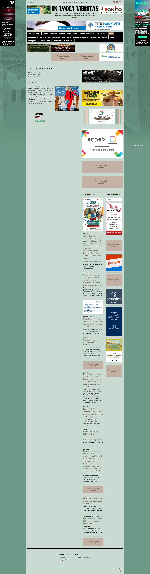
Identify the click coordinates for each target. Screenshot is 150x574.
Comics (104, 37)
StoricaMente (57, 41)
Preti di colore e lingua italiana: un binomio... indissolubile (92, 521)
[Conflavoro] (114, 321)
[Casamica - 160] (114, 296)
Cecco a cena (33, 37)
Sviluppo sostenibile (80, 37)
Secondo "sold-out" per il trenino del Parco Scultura (92, 342)
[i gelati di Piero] (102, 116)
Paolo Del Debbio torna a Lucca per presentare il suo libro (93, 501)
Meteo (112, 37)
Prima (30, 33)
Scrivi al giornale (64, 559)
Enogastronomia (54, 37)
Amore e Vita (66, 37)
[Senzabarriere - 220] (111, 48)
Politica (45, 33)
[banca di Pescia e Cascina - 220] (111, 57)
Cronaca (37, 33)
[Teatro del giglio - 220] (63, 48)
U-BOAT (104, 33)
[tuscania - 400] (102, 76)
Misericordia (68, 41)
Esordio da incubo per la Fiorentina (92, 432)
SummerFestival (45, 41)
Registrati (120, 568)
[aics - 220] (93, 214)
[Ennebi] (102, 143)
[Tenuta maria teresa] (114, 350)
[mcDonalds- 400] (102, 98)
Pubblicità (63, 561)
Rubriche (96, 33)
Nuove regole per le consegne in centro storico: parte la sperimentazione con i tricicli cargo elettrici (92, 280)
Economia (53, 33)
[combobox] (114, 199)
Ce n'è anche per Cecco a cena (92, 516)
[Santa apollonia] (114, 219)
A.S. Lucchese (95, 37)
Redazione (63, 557)
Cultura (62, 33)
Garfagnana (32, 41)
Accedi (114, 568)
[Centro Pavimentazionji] (39, 10)
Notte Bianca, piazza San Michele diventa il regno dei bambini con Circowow (92, 323)
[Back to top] (120, 572)
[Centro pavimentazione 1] (75, 25)
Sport (75, 33)
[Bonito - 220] (111, 10)
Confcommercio (85, 33)
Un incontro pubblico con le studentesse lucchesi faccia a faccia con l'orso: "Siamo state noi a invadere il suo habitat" (93, 380)
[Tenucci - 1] (39, 48)
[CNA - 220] (93, 307)
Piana (69, 33)
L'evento (43, 37)
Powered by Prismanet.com (82, 557)
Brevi (111, 33)
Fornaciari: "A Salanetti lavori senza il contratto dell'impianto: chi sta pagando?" (93, 413)
